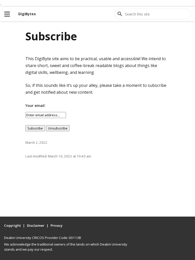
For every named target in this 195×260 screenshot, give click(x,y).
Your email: (35, 105)
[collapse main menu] (7, 14)
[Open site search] (120, 14)
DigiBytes (27, 13)
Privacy (56, 225)
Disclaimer (35, 225)
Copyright (12, 225)
